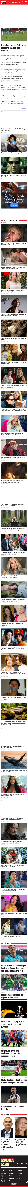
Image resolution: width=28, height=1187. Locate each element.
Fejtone (3, 1176)
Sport (2, 1178)
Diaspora (11, 1178)
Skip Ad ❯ (22, 206)
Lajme (10, 1170)
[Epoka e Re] (3, 3)
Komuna (19, 1173)
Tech (10, 1181)
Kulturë (19, 1176)
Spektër (19, 1178)
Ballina (3, 1170)
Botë (10, 1176)
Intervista (3, 1173)
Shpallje (3, 1181)
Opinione (11, 1173)
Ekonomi (19, 1170)
